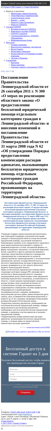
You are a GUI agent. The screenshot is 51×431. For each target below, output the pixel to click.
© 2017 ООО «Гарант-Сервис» (14, 423)
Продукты (10, 42)
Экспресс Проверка (19, 58)
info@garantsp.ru (13, 8)
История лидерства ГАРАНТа (23, 29)
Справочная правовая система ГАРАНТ (38, 327)
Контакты (15, 63)
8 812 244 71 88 (7, 71)
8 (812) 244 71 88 (32, 412)
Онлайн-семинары (19, 45)
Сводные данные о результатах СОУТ (27, 67)
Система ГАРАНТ (13, 27)
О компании (11, 60)
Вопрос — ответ (18, 20)
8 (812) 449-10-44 (18, 412)
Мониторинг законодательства (24, 13)
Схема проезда (7, 421)
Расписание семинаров (20, 51)
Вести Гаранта (17, 49)
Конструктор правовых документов (26, 47)
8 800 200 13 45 (40, 3)
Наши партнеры (18, 65)
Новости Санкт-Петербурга (22, 22)
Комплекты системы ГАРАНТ (23, 31)
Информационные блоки (21, 40)
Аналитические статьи (20, 18)
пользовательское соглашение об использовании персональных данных (31, 386)
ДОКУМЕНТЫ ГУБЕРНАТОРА (24, 16)
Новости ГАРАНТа (19, 25)
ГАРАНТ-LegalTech (19, 34)
